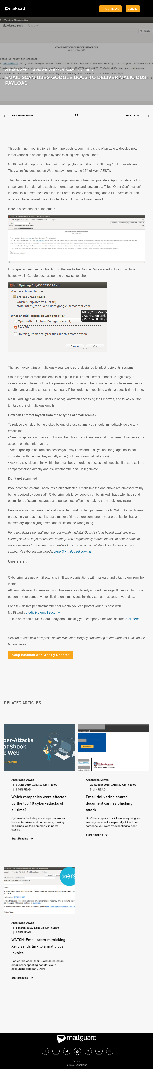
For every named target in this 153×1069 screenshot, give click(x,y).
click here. (132, 619)
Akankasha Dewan (16, 69)
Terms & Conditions (76, 1065)
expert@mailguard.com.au (72, 551)
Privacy (76, 1061)
